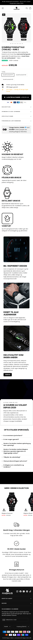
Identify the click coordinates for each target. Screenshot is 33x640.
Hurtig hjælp (7, 598)
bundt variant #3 (8, 79)
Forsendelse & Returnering (11, 120)
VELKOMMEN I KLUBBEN (10, 609)
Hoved (4, 603)
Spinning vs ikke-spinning (11, 111)
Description (6, 107)
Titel (3, 71)
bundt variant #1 (8, 75)
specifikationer (7, 116)
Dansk (6, 626)
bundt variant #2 (21, 75)
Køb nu (7, 374)
